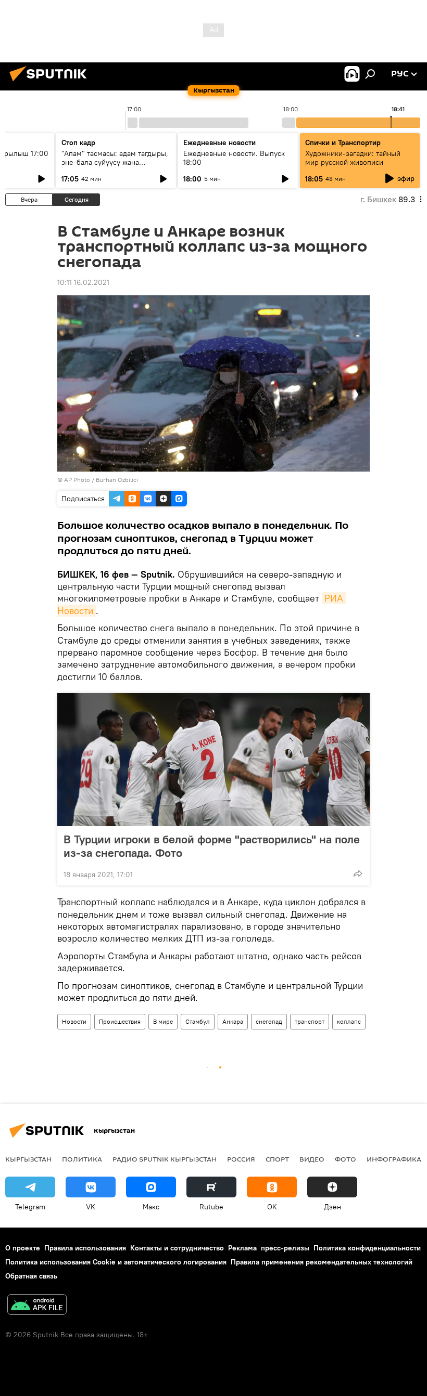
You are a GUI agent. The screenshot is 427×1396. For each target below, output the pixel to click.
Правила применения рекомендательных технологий (321, 1262)
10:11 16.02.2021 (83, 282)
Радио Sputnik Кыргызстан (164, 1159)
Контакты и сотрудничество (177, 1248)
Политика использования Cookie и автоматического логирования (116, 1262)
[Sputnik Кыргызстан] (51, 82)
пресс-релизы (285, 1248)
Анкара (232, 1021)
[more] (357, 873)
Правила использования (85, 1248)
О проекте (22, 1248)
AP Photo (77, 480)
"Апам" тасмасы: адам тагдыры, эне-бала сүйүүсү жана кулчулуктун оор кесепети (114, 162)
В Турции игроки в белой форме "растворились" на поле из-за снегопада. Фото (212, 845)
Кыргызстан (28, 1159)
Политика (82, 1159)
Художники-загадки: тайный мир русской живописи (352, 158)
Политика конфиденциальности (367, 1248)
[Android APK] (37, 1305)
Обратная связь (31, 1276)
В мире (163, 1021)
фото (345, 1159)
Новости (74, 1021)
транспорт (309, 1021)
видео (311, 1159)
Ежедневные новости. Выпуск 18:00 (234, 158)
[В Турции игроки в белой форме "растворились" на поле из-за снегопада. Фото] (213, 759)
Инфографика (394, 1159)
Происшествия (120, 1021)
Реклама (242, 1248)
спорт (277, 1159)
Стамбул (197, 1021)
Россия (241, 1159)
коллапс (349, 1021)
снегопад (269, 1021)
